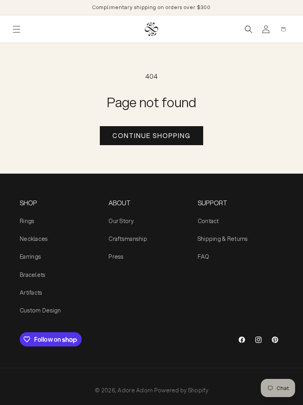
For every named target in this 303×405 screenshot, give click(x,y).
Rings (27, 221)
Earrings (30, 257)
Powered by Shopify (181, 390)
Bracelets (33, 275)
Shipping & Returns (223, 239)
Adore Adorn (135, 390)
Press (115, 257)
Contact (208, 221)
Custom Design (40, 310)
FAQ (203, 257)
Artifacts (31, 293)
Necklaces (34, 239)
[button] (16, 29)
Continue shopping (151, 135)
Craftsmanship (127, 239)
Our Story (121, 221)
